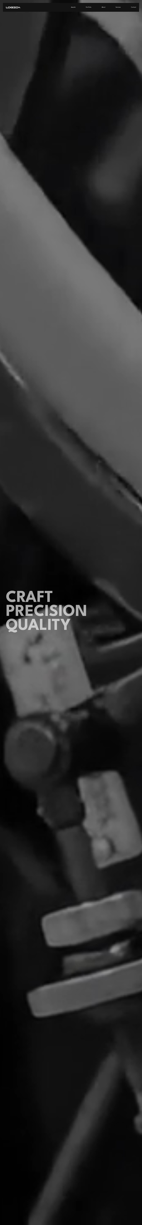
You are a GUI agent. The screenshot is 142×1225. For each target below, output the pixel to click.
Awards (73, 7)
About (103, 7)
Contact (133, 7)
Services (118, 7)
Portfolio (88, 7)
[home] (38, 7)
